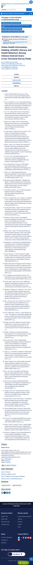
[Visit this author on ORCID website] (12, 62)
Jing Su (3, 68)
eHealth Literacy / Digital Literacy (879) (11, 23)
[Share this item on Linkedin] (9, 493)
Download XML (17, 485)
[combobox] (17, 9)
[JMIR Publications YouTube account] (28, 538)
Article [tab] (16, 74)
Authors (20, 519)
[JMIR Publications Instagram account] (30, 538)
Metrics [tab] (16, 86)
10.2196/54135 (7, 459)
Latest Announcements (24, 516)
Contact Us (4, 540)
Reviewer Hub (5, 522)
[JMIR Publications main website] (15, 4)
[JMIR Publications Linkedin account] (26, 538)
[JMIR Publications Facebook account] (23, 538)
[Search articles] (29, 9)
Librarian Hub (5, 524)
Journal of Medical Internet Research (13, 13)
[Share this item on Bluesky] (2, 493)
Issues (20, 524)
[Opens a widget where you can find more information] (23, 563)
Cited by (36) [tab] (17, 80)
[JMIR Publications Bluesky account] (19, 538)
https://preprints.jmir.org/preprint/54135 (14, 42)
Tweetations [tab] (16, 83)
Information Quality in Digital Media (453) (11, 29)
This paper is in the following (11, 18)
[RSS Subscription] (19, 540)
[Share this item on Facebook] (7, 493)
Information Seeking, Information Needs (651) (12, 31)
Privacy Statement (6, 537)
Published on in (15, 37)
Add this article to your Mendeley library (11, 478)
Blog (19, 527)
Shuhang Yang (5, 63)
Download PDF (6, 485)
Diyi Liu (3, 62)
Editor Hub (4, 519)
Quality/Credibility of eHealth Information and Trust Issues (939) (15, 26)
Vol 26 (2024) (24, 37)
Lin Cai (3, 67)
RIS (2, 476)
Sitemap (3, 543)
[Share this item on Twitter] (5, 493)
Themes (20, 522)
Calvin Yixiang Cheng (7, 65)
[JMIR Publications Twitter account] (21, 538)
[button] (31, 2)
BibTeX (3, 474)
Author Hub (4, 516)
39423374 (7, 460)
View (6, 99)
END (2, 472)
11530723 (8, 462)
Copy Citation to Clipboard (9, 465)
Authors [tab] (16, 77)
